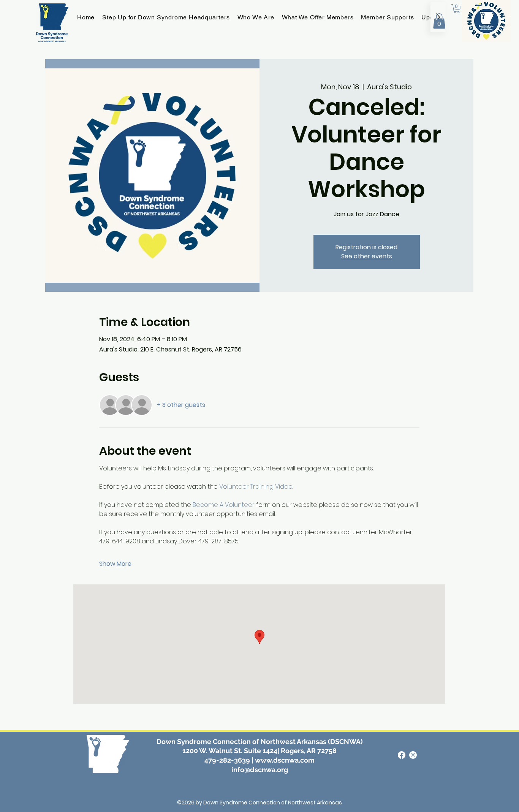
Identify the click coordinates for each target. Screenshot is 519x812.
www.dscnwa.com (285, 760)
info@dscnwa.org (259, 770)
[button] (439, 21)
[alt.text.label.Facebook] (401, 755)
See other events (366, 256)
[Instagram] (413, 755)
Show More (115, 564)
